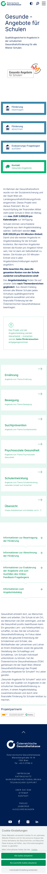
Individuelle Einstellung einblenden (23, 870)
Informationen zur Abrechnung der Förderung (20, 554)
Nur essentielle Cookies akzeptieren (23, 863)
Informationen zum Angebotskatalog (13, 591)
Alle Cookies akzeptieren (23, 856)
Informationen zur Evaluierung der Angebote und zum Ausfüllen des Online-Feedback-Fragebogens (19, 572)
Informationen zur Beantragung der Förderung (20, 539)
